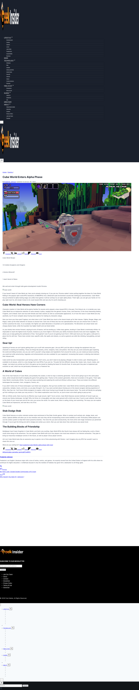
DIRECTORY (8, 102)
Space (7, 78)
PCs (25, 452)
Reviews (8, 83)
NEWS (6, 58)
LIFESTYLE (6, 609)
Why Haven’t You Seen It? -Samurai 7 (12, 476)
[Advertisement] (48, 496)
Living (7, 46)
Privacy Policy (9, 113)
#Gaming (6, 452)
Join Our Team (9, 116)
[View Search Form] (1, 122)
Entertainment (9, 40)
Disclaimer (6, 581)
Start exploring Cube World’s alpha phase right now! (36, 445)
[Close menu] (0, 604)
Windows (8, 62)
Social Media (9, 53)
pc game (12, 452)
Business (8, 55)
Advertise (8, 109)
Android (8, 67)
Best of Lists (9, 90)
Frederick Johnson (10, 182)
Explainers (8, 97)
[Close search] (1, 683)
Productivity (9, 51)
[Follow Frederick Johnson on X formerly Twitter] (1, 466)
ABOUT (5, 665)
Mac (7, 65)
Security (8, 74)
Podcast (8, 118)
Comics (8, 42)
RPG (28, 452)
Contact (8, 111)
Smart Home (9, 72)
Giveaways (9, 88)
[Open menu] (2, 160)
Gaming (8, 44)
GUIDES (5, 655)
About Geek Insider (10, 106)
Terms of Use (7, 585)
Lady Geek (8, 49)
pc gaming (19, 452)
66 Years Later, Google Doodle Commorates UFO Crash (18, 470)
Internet (8, 76)
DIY (7, 99)
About (5, 576)
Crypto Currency (10, 81)
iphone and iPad (10, 69)
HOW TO (8, 95)
